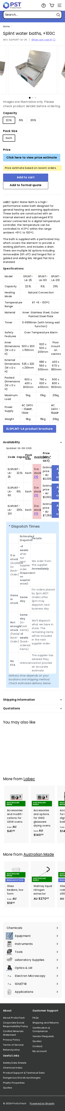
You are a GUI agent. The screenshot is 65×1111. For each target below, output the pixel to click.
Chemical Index (12, 1067)
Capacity (10, 113)
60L (21, 120)
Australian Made (38, 854)
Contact (37, 1046)
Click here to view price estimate (31, 157)
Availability (11, 442)
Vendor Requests (43, 1036)
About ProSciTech (14, 1017)
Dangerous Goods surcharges (21, 1077)
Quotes (37, 1041)
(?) (36, 477)
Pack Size (10, 131)
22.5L (9, 120)
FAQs (35, 1017)
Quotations (11, 708)
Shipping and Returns (45, 1022)
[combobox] (32, 15)
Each (9, 138)
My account (39, 1051)
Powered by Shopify (42, 1103)
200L (33, 120)
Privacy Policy (11, 1039)
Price (7, 150)
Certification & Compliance (41, 1029)
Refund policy (11, 1049)
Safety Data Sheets (14, 1063)
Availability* (42, 457)
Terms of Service (13, 1045)
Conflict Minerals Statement (13, 1033)
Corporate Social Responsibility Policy (15, 1024)
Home (6, 26)
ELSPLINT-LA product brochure (29, 429)
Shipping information (19, 700)
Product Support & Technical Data (24, 1073)
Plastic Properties (14, 1082)
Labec (29, 778)
